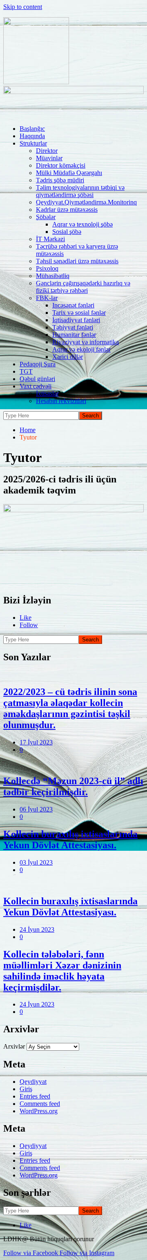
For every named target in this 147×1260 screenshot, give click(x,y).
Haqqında (32, 135)
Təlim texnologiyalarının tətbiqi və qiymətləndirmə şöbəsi (80, 191)
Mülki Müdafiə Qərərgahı (69, 172)
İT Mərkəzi (50, 238)
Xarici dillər (67, 356)
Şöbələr (46, 216)
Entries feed (35, 1096)
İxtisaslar (47, 393)
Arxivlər (14, 1046)
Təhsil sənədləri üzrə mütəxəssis (77, 261)
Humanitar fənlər (74, 334)
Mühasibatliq (52, 275)
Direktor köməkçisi (60, 165)
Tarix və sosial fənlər (79, 312)
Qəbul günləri (37, 378)
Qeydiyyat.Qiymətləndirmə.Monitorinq (86, 202)
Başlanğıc (32, 128)
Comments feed (40, 1103)
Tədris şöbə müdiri (60, 180)
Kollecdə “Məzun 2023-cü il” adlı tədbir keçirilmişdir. (73, 786)
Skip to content (22, 6)
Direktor (47, 150)
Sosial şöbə (66, 231)
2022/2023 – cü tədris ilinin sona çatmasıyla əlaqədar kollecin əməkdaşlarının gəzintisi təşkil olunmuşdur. (70, 708)
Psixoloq (47, 268)
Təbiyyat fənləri (72, 327)
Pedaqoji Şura (38, 364)
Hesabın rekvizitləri (61, 400)
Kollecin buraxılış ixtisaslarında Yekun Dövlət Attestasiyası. (70, 839)
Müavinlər (49, 158)
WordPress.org (39, 1111)
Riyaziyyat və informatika (85, 342)
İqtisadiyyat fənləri (76, 319)
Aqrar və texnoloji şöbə (82, 224)
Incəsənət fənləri (73, 305)
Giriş (26, 1088)
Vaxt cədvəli (35, 386)
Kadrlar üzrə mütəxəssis (67, 209)
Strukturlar (33, 143)
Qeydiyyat (33, 1081)
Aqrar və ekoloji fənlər (81, 349)
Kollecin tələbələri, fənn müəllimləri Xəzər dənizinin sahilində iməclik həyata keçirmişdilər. (62, 971)
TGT (26, 371)
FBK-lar (47, 297)
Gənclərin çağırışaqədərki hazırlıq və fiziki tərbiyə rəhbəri (83, 287)
